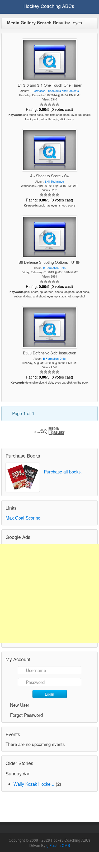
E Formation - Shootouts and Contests (54, 91)
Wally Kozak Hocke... (33, 784)
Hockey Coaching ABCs (48, 5)
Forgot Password (26, 715)
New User (19, 705)
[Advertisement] (49, 593)
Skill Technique (54, 181)
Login (49, 694)
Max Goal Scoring (23, 518)
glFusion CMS (58, 845)
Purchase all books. (63, 471)
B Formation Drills (54, 268)
